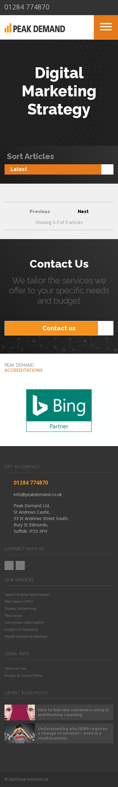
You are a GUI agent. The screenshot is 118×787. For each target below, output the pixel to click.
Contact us (59, 328)
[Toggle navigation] (106, 27)
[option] (59, 410)
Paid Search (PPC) (19, 601)
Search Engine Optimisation (27, 594)
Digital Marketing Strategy (26, 636)
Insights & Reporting (21, 629)
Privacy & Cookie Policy (23, 675)
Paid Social (13, 615)
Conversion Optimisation (24, 622)
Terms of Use (15, 668)
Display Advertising (20, 608)
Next (83, 211)
